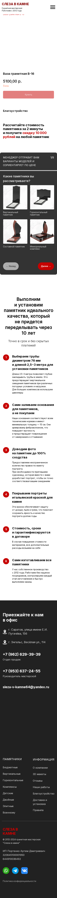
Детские (8, 793)
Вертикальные (12, 773)
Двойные (8, 799)
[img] (52, 7)
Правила (38, 810)
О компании (40, 767)
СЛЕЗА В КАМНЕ (10, 831)
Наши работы (41, 787)
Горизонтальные (13, 780)
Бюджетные (10, 767)
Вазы (6, 85)
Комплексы (10, 786)
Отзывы (37, 780)
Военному (9, 812)
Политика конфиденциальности (19, 881)
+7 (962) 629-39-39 (22, 654)
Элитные (8, 806)
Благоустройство (43, 793)
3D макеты (39, 774)
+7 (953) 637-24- (19, 671)
